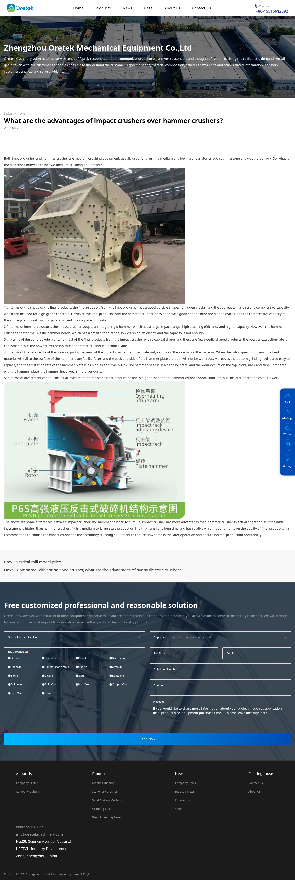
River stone (119, 658)
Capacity (159, 637)
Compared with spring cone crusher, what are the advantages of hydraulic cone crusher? (99, 570)
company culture (28, 791)
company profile (27, 783)
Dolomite (16, 684)
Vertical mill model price (38, 562)
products (99, 773)
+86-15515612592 (272, 11)
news (179, 773)
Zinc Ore (16, 693)
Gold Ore (50, 684)
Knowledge (182, 800)
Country (159, 685)
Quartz (82, 666)
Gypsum (117, 666)
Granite (15, 658)
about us (254, 791)
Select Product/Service (22, 637)
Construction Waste (56, 666)
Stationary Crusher (104, 791)
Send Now (147, 739)
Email (229, 653)
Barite (14, 675)
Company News (185, 783)
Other (48, 693)
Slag (81, 675)
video (178, 809)
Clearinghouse (260, 773)
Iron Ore (83, 684)
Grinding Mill (101, 809)
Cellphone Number (165, 669)
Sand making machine (107, 800)
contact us (255, 783)
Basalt (82, 658)
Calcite (48, 675)
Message (159, 701)
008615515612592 (31, 826)
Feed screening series (107, 817)
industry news (14, 113)
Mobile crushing (103, 783)
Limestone (51, 658)
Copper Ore (119, 684)
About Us (24, 773)
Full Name (160, 653)
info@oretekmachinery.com (39, 834)
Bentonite (118, 675)
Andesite (16, 666)
